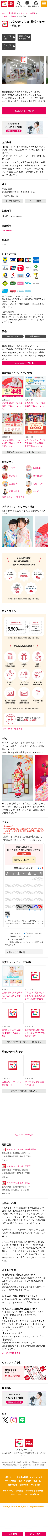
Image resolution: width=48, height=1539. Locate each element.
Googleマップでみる (24, 1135)
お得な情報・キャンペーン (29, 1477)
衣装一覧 (37, 1481)
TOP (4, 13)
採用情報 (29, 1490)
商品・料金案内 (24, 1481)
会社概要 (39, 1490)
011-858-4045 (7, 230)
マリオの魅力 (10, 1481)
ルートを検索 (35, 201)
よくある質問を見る (11, 1353)
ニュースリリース (15, 1494)
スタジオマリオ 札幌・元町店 (18, 1166)
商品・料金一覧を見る (12, 729)
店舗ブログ (24, 1484)
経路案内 (13, 1534)
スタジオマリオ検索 (27, 13)
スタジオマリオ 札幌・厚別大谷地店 (21, 1149)
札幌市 (13, 16)
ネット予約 (35, 1534)
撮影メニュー (11, 1477)
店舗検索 (12, 13)
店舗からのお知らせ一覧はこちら (24, 1091)
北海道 (4, 16)
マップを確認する (13, 201)
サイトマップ (8, 1490)
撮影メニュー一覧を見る (13, 497)
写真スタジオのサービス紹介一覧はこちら (24, 1042)
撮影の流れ (12, 1484)
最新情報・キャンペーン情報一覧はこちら (24, 452)
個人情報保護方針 (32, 1494)
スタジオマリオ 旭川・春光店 (18, 1183)
